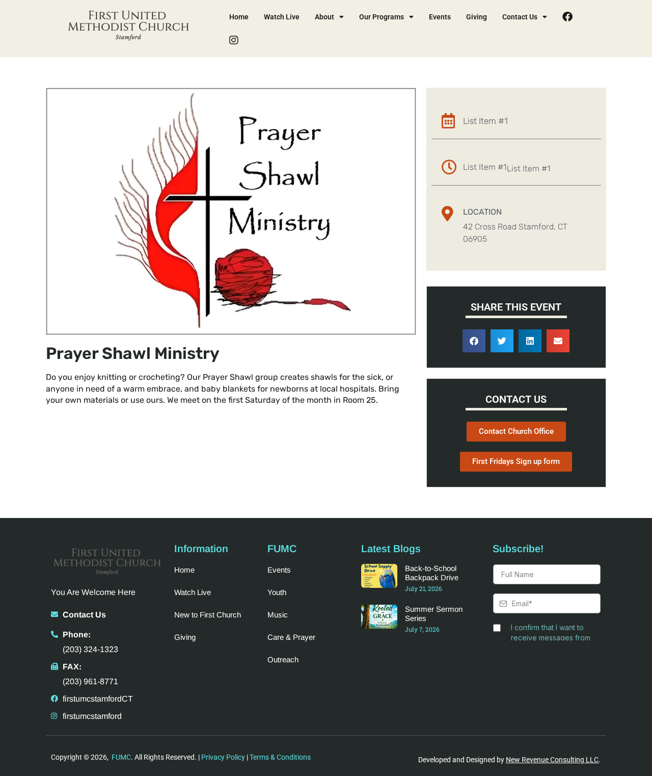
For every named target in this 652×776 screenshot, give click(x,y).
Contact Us (519, 17)
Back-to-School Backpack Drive (431, 573)
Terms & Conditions (280, 757)
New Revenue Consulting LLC (552, 760)
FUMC (121, 757)
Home (239, 17)
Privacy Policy (223, 757)
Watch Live (282, 17)
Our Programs (381, 17)
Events (440, 17)
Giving (476, 17)
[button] (474, 340)
